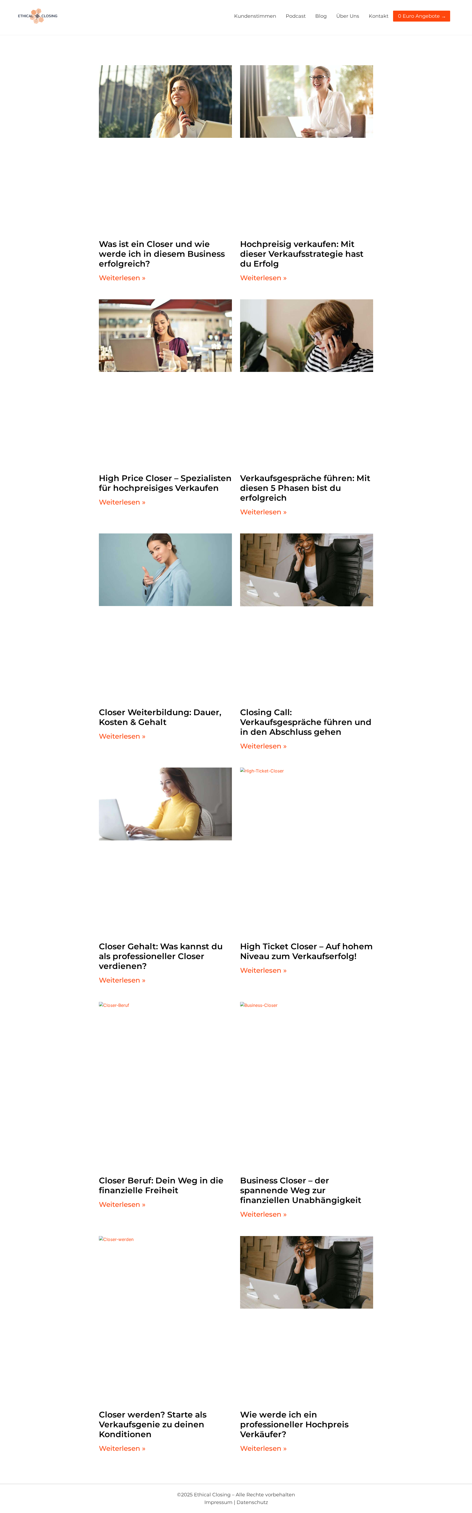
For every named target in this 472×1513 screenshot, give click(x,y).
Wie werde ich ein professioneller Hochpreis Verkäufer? (294, 1424)
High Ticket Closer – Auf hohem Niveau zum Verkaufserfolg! (306, 951)
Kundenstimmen (255, 16)
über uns (347, 16)
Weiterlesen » (122, 278)
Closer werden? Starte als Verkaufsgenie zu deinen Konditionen (152, 1424)
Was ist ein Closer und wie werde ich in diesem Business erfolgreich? (162, 254)
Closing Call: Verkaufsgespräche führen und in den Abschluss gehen (305, 722)
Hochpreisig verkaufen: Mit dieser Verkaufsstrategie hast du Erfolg (302, 254)
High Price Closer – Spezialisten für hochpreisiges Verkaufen (165, 483)
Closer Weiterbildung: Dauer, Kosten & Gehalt (160, 717)
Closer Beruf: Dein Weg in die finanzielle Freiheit (161, 1185)
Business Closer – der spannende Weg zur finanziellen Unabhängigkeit (300, 1190)
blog (321, 16)
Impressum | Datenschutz (236, 1502)
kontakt (378, 16)
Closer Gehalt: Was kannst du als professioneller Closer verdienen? (161, 956)
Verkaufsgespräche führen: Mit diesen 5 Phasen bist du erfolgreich (305, 488)
